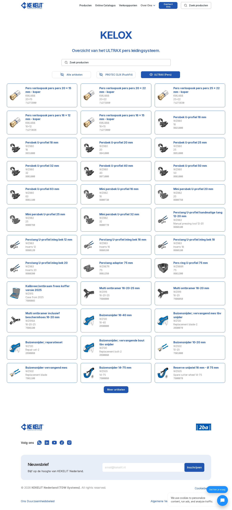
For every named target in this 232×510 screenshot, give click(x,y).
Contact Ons (168, 5)
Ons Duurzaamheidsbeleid (38, 501)
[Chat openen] (222, 500)
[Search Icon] (196, 5)
